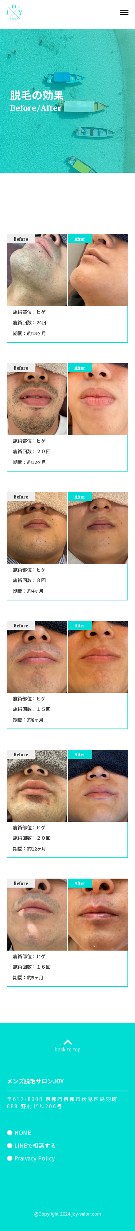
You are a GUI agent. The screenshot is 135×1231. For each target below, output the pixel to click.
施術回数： (24, 322)
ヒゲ (41, 312)
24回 (41, 322)
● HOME (19, 1132)
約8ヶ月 (35, 720)
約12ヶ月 (36, 462)
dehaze (124, 13)
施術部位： (24, 312)
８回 (41, 580)
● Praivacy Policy (31, 1158)
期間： (20, 333)
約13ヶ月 (36, 333)
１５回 (43, 709)
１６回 (43, 967)
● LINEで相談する (31, 1145)
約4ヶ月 (35, 591)
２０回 (43, 451)
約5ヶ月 (35, 977)
